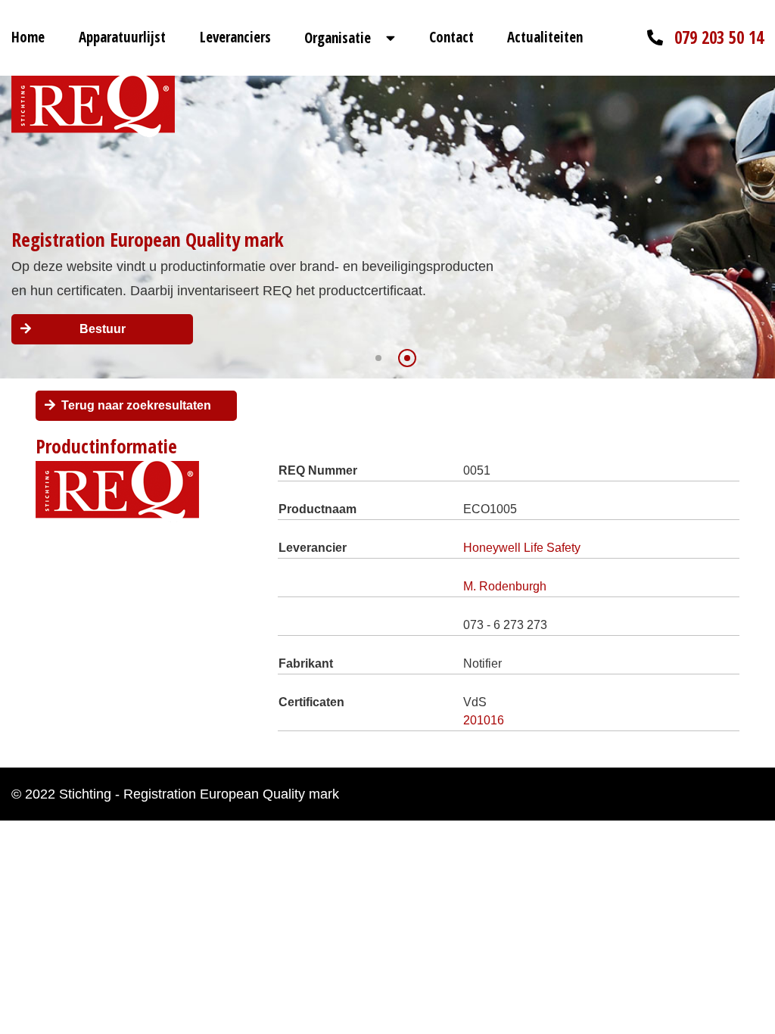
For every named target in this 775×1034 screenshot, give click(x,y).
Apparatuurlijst (122, 37)
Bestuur (102, 328)
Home (28, 37)
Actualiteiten (545, 37)
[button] (378, 358)
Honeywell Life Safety (521, 547)
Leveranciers (235, 37)
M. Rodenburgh (504, 586)
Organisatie (337, 38)
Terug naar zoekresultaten (136, 405)
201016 (483, 720)
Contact (451, 37)
